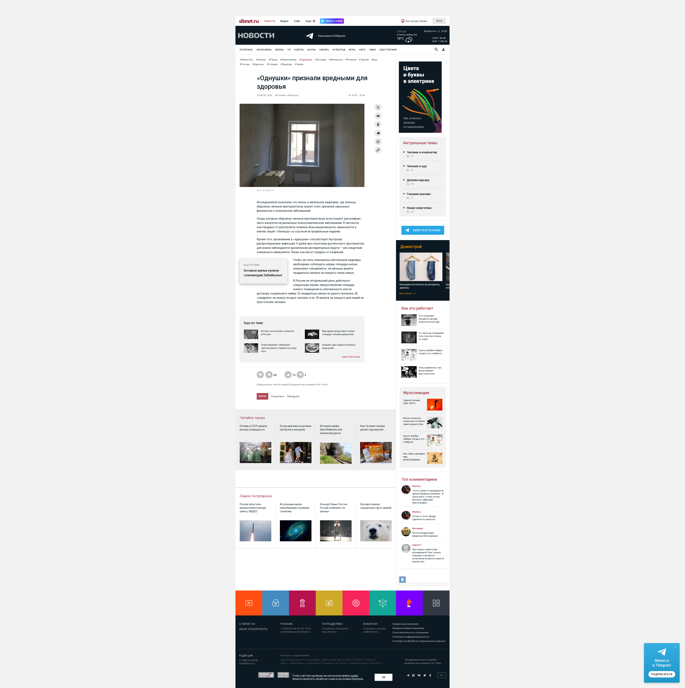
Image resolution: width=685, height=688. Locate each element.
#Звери (299, 64)
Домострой (411, 246)
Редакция (246, 655)
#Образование (288, 59)
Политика (246, 49)
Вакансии (370, 623)
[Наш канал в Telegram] (336, 41)
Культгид (339, 49)
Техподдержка (332, 623)
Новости (269, 21)
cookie (354, 675)
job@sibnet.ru (370, 631)
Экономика (264, 49)
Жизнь (279, 49)
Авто (362, 49)
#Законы (261, 59)
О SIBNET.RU (247, 623)
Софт (297, 21)
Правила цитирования (405, 623)
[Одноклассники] (378, 124)
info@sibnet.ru (247, 663)
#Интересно (336, 59)
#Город (273, 59)
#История (320, 59)
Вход (439, 20)
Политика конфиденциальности (410, 636)
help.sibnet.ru (329, 631)
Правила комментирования (408, 628)
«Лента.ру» (293, 95)
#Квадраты (293, 396)
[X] (378, 107)
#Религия (351, 59)
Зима (372, 49)
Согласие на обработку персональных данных (419, 641)
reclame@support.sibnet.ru (295, 631)
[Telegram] (378, 133)
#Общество (246, 59)
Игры (352, 49)
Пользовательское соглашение (410, 632)
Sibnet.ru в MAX (334, 21)
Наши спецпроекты (253, 629)
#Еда (374, 59)
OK (383, 677)
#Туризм (364, 59)
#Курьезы (258, 64)
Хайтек (299, 49)
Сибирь (324, 49)
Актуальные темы (420, 143)
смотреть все (351, 357)
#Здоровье (305, 59)
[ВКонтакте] (378, 115)
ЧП (289, 49)
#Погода (245, 64)
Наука (311, 49)
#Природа (286, 64)
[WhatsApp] (378, 141)
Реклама (286, 623)
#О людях (272, 64)
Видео (284, 21)
